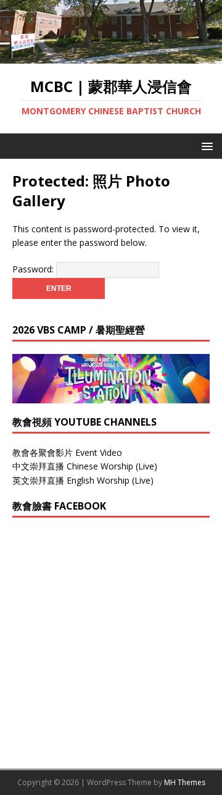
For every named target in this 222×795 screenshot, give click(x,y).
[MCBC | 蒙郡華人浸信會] (111, 56)
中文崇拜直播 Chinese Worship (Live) (84, 466)
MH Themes (184, 782)
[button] (205, 145)
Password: (34, 269)
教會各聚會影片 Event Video (67, 452)
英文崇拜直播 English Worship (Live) (83, 480)
